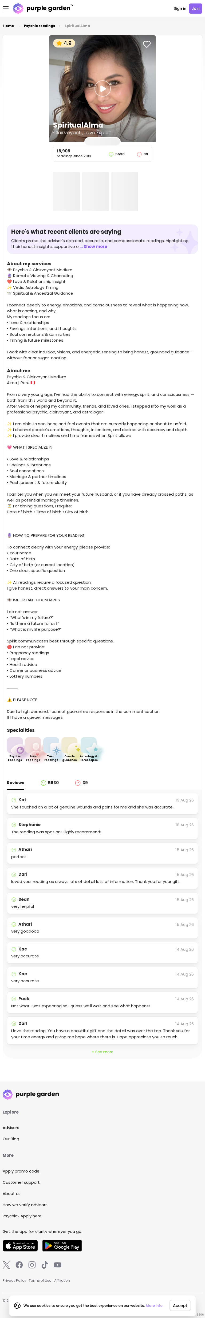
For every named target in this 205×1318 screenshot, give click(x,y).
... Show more (93, 246)
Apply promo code (21, 1171)
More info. (154, 1305)
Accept (180, 1305)
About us (12, 1193)
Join (196, 8)
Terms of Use (40, 1280)
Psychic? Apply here (22, 1216)
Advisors (11, 1127)
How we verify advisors (25, 1204)
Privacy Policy (14, 1280)
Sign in (180, 8)
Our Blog (11, 1139)
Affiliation (62, 1280)
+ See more (102, 1052)
